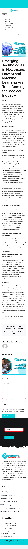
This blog (10, 118)
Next (23, 35)
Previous (18, 35)
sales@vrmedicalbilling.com (14, 6)
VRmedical (6, 316)
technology (15, 104)
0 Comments (8, 318)
